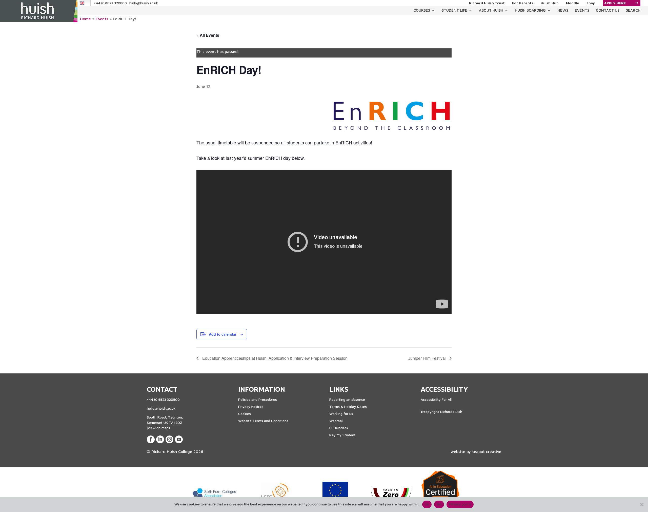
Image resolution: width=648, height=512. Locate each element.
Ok (427, 504)
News (562, 10)
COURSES (421, 10)
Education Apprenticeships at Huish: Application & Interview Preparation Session (274, 358)
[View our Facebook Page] (151, 439)
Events (582, 10)
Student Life (454, 10)
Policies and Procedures (257, 399)
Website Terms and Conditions (263, 421)
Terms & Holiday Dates (348, 406)
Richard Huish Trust (487, 3)
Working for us (341, 413)
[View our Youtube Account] (179, 439)
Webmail (336, 421)
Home (85, 18)
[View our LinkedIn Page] (160, 439)
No (439, 504)
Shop (590, 3)
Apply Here (615, 3)
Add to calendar (222, 334)
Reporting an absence (347, 399)
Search (633, 10)
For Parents (522, 3)
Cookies (244, 413)
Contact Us (607, 10)
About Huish (491, 10)
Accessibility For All (436, 399)
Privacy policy (460, 504)
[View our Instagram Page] (169, 439)
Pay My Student (342, 435)
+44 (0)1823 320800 (110, 3)
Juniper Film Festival (427, 358)
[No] (641, 504)
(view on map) (158, 428)
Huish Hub (550, 3)
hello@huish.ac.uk (143, 3)
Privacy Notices (251, 406)
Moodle (572, 3)
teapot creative (486, 451)
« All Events (207, 35)
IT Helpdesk (338, 428)
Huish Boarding (530, 10)
